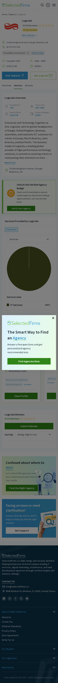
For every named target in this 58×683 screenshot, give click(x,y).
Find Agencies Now (29, 361)
